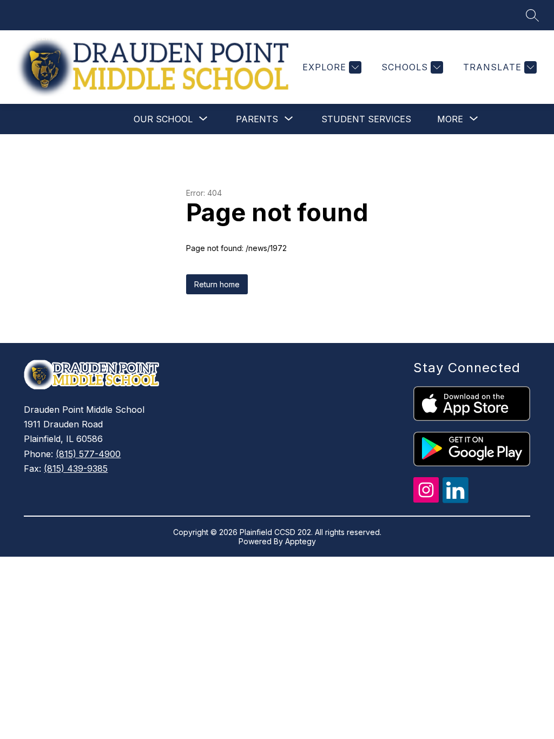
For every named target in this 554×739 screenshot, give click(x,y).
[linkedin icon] (456, 499)
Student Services (366, 119)
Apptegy (300, 541)
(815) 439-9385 (76, 468)
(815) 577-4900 (88, 453)
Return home (217, 284)
